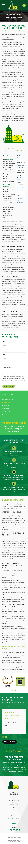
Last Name (5, 345)
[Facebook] (8, 830)
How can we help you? (7, 367)
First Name (5, 341)
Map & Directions (14, 804)
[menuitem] (14, 399)
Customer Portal (14, 821)
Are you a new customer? (8, 362)
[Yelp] (19, 830)
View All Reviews (9, 741)
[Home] (13, 5)
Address (4, 358)
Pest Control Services (14, 813)
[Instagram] (11, 830)
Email (4, 354)
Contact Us (14, 823)
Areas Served (14, 815)
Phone (4, 350)
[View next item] (15, 690)
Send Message (8, 386)
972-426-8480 (14, 794)
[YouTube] (14, 830)
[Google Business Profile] (17, 830)
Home (14, 810)
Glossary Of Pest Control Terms (14, 818)
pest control (10, 159)
